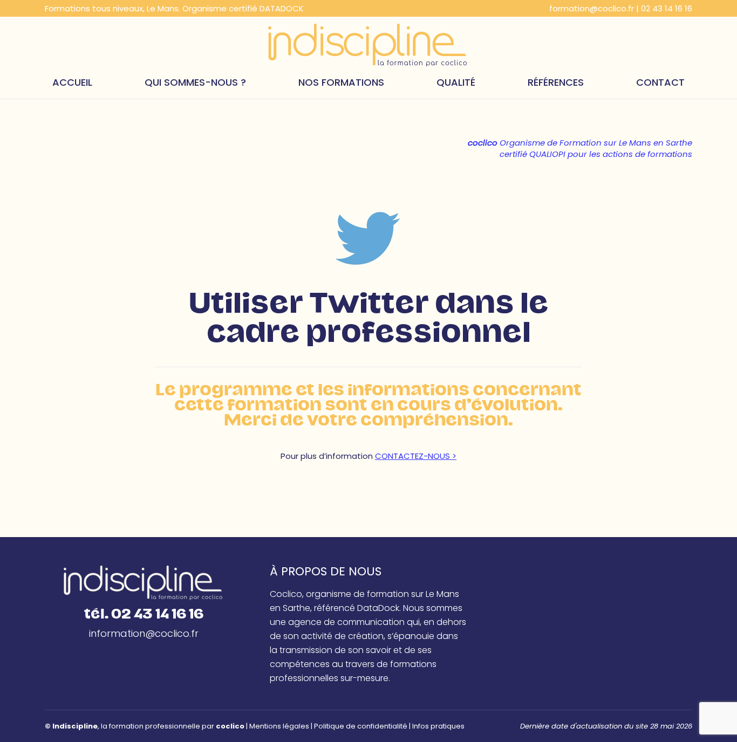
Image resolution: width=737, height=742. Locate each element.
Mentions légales (279, 726)
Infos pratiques (438, 726)
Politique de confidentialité (360, 726)
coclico (230, 726)
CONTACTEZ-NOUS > (415, 456)
